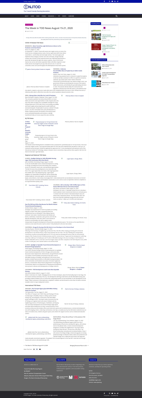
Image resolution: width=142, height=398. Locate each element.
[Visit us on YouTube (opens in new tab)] (112, 1)
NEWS (37, 16)
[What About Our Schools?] (96, 83)
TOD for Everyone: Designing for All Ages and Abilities (108, 33)
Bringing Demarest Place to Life (78, 345)
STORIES (44, 16)
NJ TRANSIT (27, 371)
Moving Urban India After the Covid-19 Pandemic (42, 95)
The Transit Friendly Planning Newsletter (37, 11)
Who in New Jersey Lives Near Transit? (108, 65)
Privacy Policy (107, 395)
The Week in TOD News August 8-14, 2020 (36, 345)
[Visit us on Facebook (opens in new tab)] (104, 1)
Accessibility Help (114, 395)
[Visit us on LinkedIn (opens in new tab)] (115, 1)
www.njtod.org (98, 382)
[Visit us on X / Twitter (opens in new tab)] (107, 1)
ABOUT (26, 16)
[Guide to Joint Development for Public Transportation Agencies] (96, 75)
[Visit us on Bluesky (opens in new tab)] (117, 1)
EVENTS (64, 16)
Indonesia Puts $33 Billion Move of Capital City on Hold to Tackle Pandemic (67, 70)
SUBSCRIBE (71, 16)
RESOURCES (51, 16)
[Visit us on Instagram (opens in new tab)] (109, 1)
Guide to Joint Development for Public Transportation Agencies (109, 74)
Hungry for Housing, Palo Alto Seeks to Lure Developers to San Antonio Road (53, 227)
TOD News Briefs (29, 24)
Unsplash (79, 269)
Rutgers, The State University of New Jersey (35, 378)
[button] (55, 16)
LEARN (32, 16)
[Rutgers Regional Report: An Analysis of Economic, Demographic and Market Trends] (96, 43)
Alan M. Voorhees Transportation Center (35, 373)
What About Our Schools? (108, 82)
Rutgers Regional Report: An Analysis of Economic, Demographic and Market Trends (109, 44)
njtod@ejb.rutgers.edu (95, 380)
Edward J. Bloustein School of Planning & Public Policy (38, 375)
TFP (59, 16)
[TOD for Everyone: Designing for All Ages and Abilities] (96, 33)
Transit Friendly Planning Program (33, 369)
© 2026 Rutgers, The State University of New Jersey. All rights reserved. (41, 395)
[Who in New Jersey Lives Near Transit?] (96, 66)
